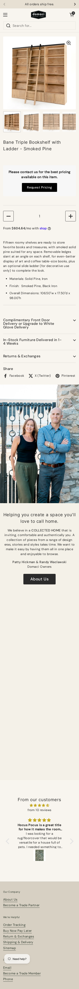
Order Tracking (14, 925)
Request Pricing (39, 187)
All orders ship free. (39, 4)
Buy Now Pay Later (17, 931)
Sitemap (9, 948)
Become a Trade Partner (21, 905)
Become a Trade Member (22, 973)
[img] (39, 805)
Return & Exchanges (18, 936)
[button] (71, 15)
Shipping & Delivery (18, 942)
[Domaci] (39, 15)
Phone (8, 979)
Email (7, 968)
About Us (39, 579)
